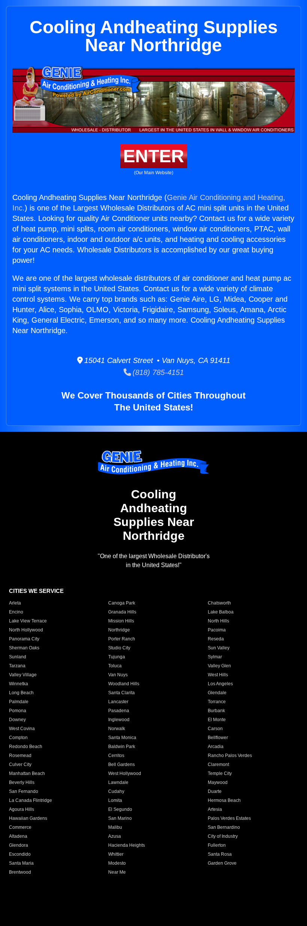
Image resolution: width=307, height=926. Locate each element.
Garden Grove (222, 863)
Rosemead (20, 755)
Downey (17, 719)
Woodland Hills (123, 683)
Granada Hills (122, 612)
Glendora (18, 845)
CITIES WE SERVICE (36, 591)
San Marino (120, 818)
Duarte (215, 791)
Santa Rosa (220, 854)
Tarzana (17, 665)
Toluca (115, 665)
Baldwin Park (121, 746)
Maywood (218, 782)
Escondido (20, 854)
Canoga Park (121, 603)
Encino (16, 612)
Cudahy (116, 791)
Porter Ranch (121, 639)
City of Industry (223, 836)
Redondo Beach (25, 746)
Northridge (119, 630)
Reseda (216, 639)
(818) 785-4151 (157, 372)
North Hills (218, 621)
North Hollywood (26, 630)
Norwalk (116, 728)
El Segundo (120, 809)
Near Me (117, 872)
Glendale (217, 692)
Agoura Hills (21, 809)
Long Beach (21, 692)
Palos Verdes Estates (229, 818)
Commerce (20, 827)
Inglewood (119, 719)
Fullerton (217, 845)
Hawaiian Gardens (28, 818)
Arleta (15, 603)
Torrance (217, 701)
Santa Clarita (121, 692)
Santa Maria (21, 863)
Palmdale (18, 701)
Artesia (215, 809)
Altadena (18, 836)
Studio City (119, 647)
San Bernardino (224, 827)
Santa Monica (122, 737)
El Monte (217, 719)
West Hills (218, 674)
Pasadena (118, 710)
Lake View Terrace (28, 621)
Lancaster (118, 701)
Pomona (17, 710)
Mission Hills (121, 621)
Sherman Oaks (24, 647)
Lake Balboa (221, 612)
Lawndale (118, 782)
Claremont (218, 764)
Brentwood (20, 872)
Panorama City (24, 639)
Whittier (116, 854)
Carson (215, 728)
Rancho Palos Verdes (230, 755)
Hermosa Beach (224, 800)
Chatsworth (219, 603)
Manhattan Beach (27, 773)
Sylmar (215, 656)
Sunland (17, 656)
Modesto (117, 863)
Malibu (115, 827)
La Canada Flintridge (30, 800)
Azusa (114, 836)
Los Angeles (220, 683)
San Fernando (23, 791)
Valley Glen (219, 665)
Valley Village (23, 674)
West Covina (22, 728)
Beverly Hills (21, 782)
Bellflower (218, 737)
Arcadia (216, 746)
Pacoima (217, 630)
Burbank (216, 710)
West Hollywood (124, 773)
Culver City (20, 764)
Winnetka (18, 683)
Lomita (115, 800)
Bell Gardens (121, 764)
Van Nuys (118, 674)
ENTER (153, 156)
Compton (18, 737)
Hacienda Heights (126, 845)
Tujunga (116, 656)
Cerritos (116, 755)
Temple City (220, 773)
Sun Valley (219, 647)
